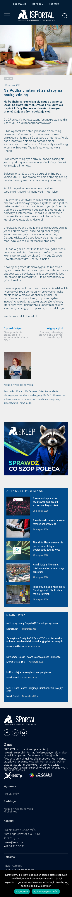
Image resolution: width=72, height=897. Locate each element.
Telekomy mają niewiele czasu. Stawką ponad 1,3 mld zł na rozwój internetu (49, 590)
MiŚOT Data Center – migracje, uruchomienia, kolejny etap (34, 689)
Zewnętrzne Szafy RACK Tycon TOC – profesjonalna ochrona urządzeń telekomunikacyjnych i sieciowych (34, 640)
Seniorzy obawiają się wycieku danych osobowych (51, 335)
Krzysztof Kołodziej (15, 661)
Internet (8, 78)
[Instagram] (15, 732)
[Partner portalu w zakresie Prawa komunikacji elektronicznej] (40, 775)
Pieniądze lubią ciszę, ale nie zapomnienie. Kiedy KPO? (16, 336)
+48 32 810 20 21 (14, 846)
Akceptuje (22, 891)
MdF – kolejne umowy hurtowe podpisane (28, 672)
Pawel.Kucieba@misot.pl (19, 870)
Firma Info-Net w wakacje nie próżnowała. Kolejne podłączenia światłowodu (48, 546)
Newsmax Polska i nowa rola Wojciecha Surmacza (33, 657)
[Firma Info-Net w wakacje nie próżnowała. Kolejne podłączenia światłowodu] (18, 550)
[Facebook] (7, 732)
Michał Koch (12, 628)
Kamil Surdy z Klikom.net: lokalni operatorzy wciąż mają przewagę (48, 568)
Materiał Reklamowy (15, 646)
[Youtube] (23, 732)
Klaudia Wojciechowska (18, 384)
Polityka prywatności (45, 891)
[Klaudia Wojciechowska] (17, 365)
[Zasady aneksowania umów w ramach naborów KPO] (18, 528)
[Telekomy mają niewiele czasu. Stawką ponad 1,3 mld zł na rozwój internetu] (18, 594)
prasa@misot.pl (13, 842)
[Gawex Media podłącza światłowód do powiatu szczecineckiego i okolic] (18, 506)
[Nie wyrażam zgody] (67, 883)
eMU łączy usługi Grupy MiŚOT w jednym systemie (32, 623)
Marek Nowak (13, 677)
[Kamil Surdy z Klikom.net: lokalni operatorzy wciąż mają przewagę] (18, 572)
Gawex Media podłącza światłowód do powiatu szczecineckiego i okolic (46, 502)
